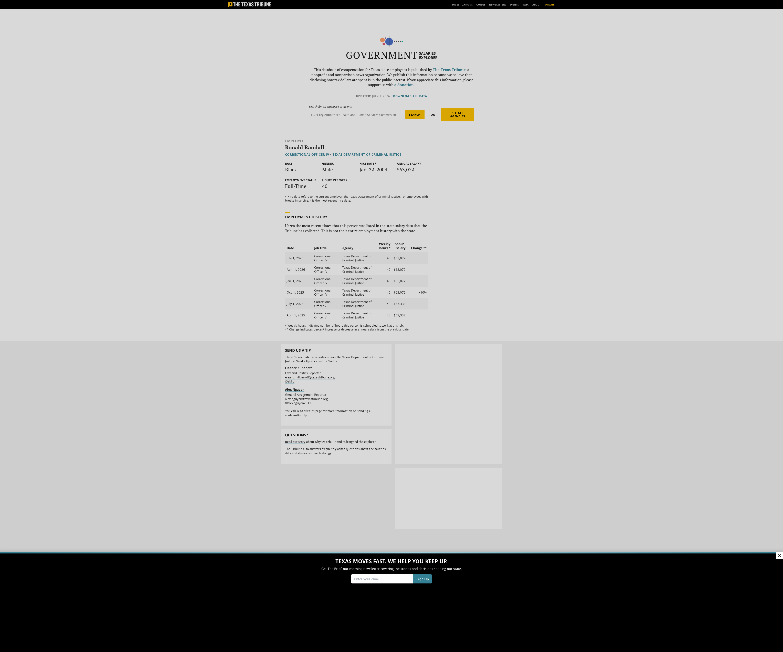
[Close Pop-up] (779, 555)
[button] (391, 326)
